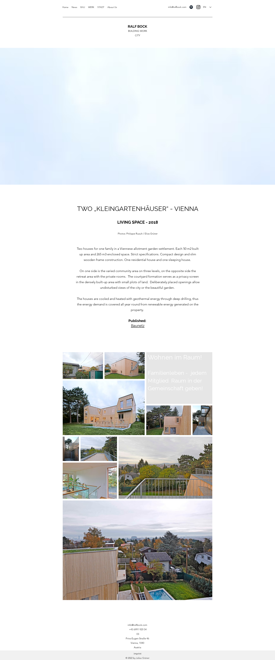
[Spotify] (191, 7)
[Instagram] (198, 7)
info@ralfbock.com (177, 7)
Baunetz (138, 326)
